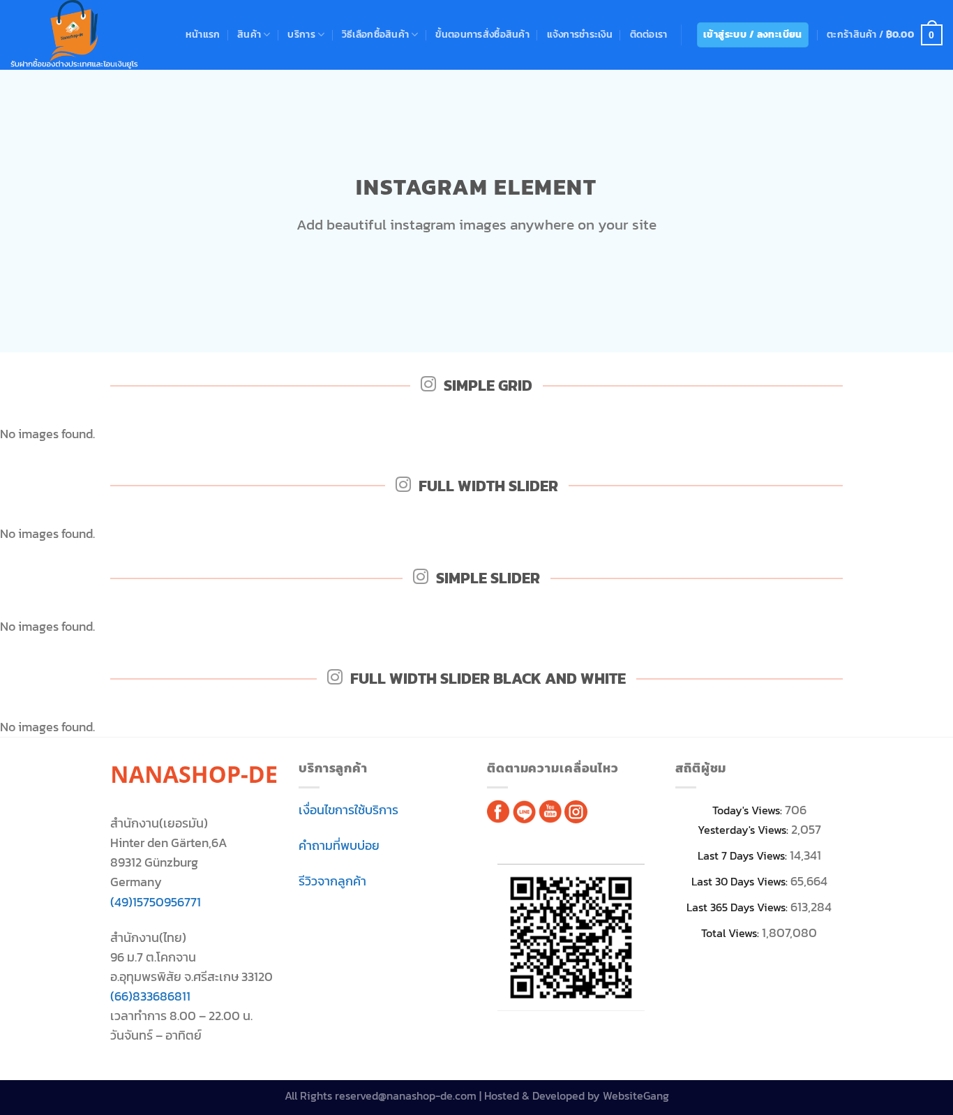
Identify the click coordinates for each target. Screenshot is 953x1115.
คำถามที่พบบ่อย (339, 846)
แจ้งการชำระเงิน (580, 34)
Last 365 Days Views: (738, 907)
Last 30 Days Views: (740, 882)
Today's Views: (748, 810)
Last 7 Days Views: (744, 856)
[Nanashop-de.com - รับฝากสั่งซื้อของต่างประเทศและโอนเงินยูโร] (74, 35)
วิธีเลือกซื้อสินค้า (375, 34)
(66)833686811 (150, 996)
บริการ (301, 34)
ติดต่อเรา (649, 34)
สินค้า (249, 34)
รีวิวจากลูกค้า (332, 881)
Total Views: (731, 933)
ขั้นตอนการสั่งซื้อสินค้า (482, 34)
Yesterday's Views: (744, 830)
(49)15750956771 (155, 902)
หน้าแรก (203, 34)
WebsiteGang (636, 1096)
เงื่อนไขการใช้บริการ (348, 810)
